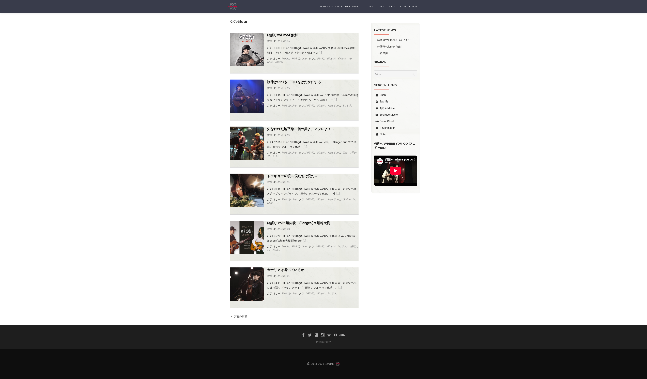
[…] (320, 52)
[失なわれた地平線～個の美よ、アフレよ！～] (247, 143)
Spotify (384, 101)
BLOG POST (368, 6)
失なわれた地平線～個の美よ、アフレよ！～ (300, 129)
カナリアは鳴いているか (285, 270)
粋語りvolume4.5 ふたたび (393, 40)
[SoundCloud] (342, 335)
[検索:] (395, 73)
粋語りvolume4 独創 (282, 35)
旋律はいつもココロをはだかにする (294, 82)
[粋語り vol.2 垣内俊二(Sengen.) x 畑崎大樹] (247, 237)
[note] (316, 335)
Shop (403, 6)
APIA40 (319, 58)
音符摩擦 (382, 53)
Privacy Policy (323, 341)
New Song (334, 105)
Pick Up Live (352, 6)
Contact (414, 6)
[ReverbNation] (329, 335)
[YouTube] (335, 335)
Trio (345, 152)
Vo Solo (347, 105)
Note (383, 134)
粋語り (279, 62)
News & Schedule (330, 6)
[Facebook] (303, 335)
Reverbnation (387, 127)
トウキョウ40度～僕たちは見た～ (292, 176)
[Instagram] (322, 335)
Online (342, 58)
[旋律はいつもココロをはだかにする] (247, 96)
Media (285, 58)
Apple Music (387, 108)
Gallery (391, 6)
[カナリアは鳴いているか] (247, 284)
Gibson (331, 58)
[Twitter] (310, 335)
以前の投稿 (240, 316)
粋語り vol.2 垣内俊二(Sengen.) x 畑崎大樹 (298, 223)
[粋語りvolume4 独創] (247, 49)
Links (380, 6)
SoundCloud (387, 121)
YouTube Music (389, 114)
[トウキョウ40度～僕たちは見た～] (247, 190)
